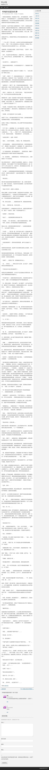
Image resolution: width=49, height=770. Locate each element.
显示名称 (3, 738)
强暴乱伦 (37, 28)
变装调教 (37, 23)
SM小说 (37, 13)
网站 (2, 749)
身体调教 (37, 37)
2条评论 (21, 13)
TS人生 (4, 2)
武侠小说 (37, 30)
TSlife (16, 13)
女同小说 (37, 25)
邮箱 (2, 744)
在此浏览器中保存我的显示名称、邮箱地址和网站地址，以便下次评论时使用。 (17, 758)
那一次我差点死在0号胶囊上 (27, 688)
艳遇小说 (37, 33)
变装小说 (37, 20)
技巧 (7, 7)
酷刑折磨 (3, 688)
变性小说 (37, 18)
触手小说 (37, 35)
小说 (4, 7)
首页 (2, 7)
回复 (7, 701)
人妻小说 (6, 685)
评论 (2, 722)
